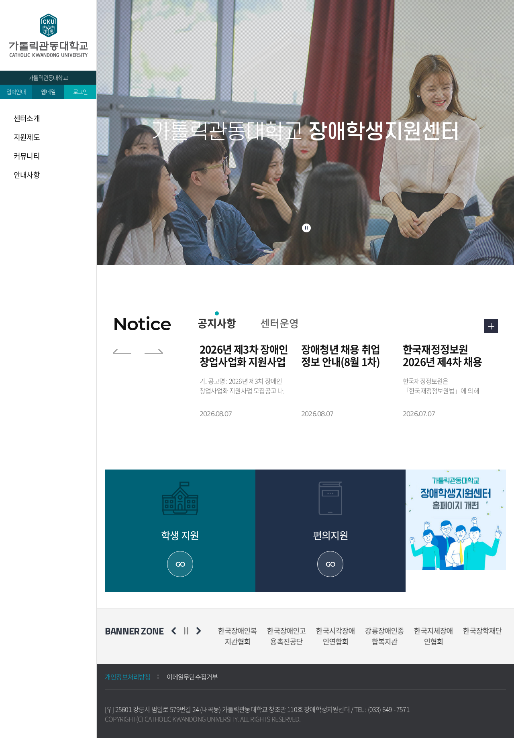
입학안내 (16, 91)
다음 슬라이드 (154, 351)
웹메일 (48, 91)
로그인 (80, 91)
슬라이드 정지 (306, 228)
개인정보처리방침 (128, 676)
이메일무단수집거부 (192, 676)
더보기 (491, 326)
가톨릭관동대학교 (48, 77)
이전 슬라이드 (122, 351)
